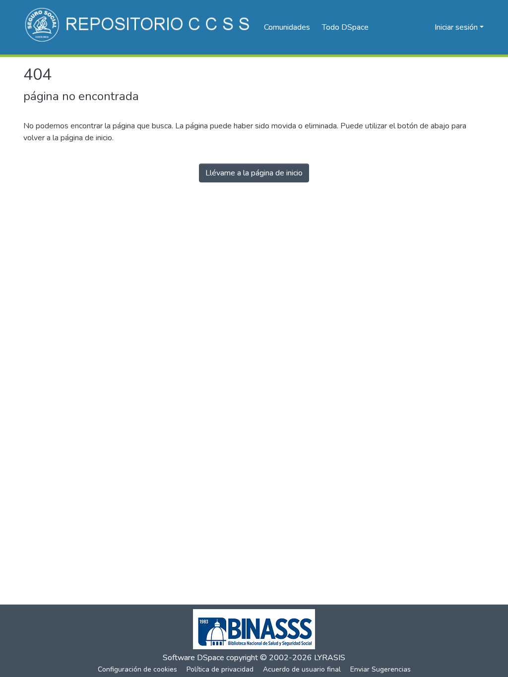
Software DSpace (193, 657)
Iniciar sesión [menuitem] (456, 27)
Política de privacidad (220, 669)
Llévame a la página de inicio (254, 173)
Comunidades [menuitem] (287, 27)
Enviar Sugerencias (380, 669)
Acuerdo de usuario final (302, 669)
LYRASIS (329, 657)
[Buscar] (411, 27)
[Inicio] (138, 27)
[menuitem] (348, 27)
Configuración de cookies (137, 669)
